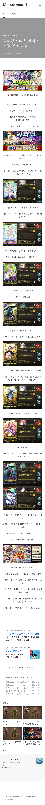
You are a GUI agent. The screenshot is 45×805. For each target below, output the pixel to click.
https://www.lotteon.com (15, 648)
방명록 (13, 13)
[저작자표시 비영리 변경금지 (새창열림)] (29, 668)
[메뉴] (40, 4)
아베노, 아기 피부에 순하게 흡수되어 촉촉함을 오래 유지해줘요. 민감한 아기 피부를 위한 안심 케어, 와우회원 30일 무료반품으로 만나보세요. (22, 638)
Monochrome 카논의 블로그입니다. (15, 762)
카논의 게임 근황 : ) (13, 677)
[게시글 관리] (13, 667)
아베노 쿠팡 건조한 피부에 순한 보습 (22, 633)
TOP (40, 797)
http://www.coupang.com (16, 630)
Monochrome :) (15, 4)
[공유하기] (10, 667)
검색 (35, 5)
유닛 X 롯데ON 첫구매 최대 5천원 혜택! (14, 651)
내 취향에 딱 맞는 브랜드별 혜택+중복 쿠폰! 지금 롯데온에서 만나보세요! (15, 655)
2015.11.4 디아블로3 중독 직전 (16, 694)
